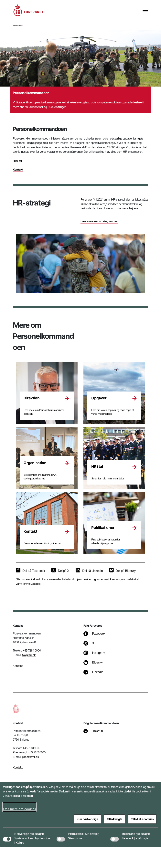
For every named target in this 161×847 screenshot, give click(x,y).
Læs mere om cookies (19, 809)
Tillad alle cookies (142, 819)
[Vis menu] (145, 10)
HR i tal (17, 160)
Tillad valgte (114, 819)
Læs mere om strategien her (99, 221)
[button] (37, 832)
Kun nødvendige (87, 819)
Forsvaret (17, 25)
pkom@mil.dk (30, 756)
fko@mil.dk (29, 655)
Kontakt (18, 169)
